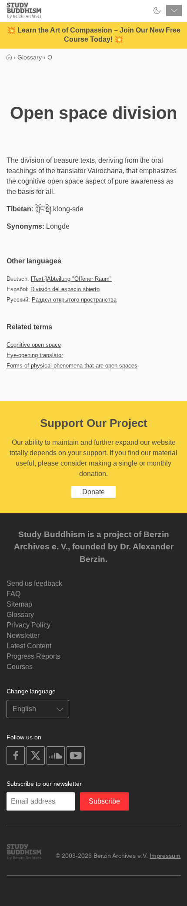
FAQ (13, 593)
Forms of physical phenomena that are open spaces (72, 365)
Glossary (20, 614)
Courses (20, 666)
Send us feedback (34, 583)
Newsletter (23, 635)
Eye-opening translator (35, 355)
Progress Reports (33, 656)
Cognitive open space (34, 344)
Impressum (165, 855)
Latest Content (29, 646)
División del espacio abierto (65, 289)
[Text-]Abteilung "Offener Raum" (71, 279)
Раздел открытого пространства (74, 299)
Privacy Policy (28, 625)
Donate (93, 492)
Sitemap (19, 604)
